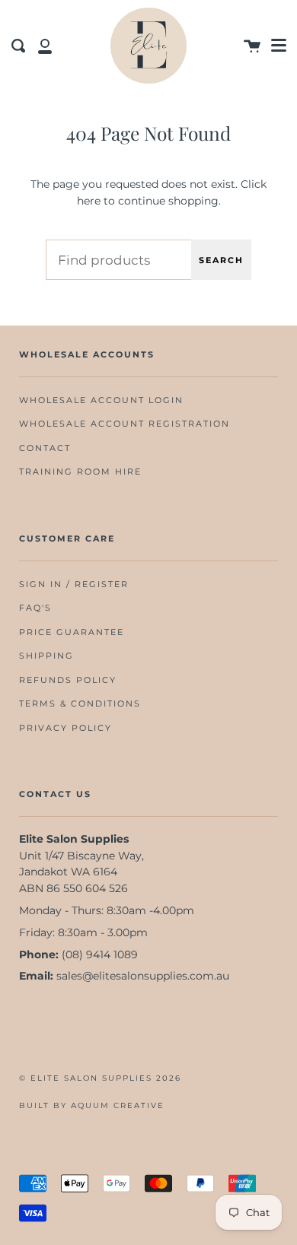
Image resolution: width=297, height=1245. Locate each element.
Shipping (46, 656)
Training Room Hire (80, 472)
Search (221, 260)
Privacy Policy (65, 728)
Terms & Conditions (80, 704)
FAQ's (35, 608)
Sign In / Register (74, 584)
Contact (45, 448)
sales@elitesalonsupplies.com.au (142, 976)
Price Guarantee (71, 632)
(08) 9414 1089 (100, 954)
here (89, 201)
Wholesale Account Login (101, 400)
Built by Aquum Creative (91, 1105)
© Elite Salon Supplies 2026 (100, 1078)
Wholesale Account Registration (124, 424)
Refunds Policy (68, 680)
